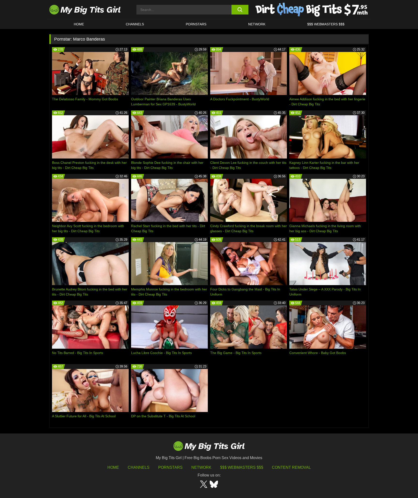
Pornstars (196, 24)
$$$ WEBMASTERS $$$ (325, 24)
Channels (138, 467)
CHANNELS (135, 24)
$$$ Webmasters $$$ (241, 467)
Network (256, 24)
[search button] (239, 9)
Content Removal (291, 467)
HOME (79, 24)
